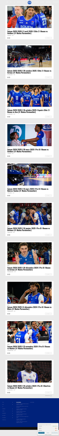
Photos (8, 29)
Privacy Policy (49, 434)
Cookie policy (46, 434)
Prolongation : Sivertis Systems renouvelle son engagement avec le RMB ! (21, 409)
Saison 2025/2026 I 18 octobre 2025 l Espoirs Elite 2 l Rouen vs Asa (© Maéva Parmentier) (28, 111)
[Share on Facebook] (8, 38)
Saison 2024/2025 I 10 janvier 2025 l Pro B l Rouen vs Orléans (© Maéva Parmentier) (28, 229)
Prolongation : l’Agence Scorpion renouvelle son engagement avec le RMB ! (21, 422)
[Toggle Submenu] (12, 402)
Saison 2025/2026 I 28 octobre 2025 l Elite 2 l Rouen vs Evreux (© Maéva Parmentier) (29, 71)
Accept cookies (41, 432)
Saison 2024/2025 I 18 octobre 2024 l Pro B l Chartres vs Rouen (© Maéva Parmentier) (28, 386)
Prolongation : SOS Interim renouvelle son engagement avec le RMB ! (21, 412)
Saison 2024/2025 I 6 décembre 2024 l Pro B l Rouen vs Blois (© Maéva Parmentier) (29, 308)
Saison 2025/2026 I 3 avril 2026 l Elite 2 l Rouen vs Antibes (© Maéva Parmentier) (27, 32)
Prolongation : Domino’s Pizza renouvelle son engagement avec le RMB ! (21, 414)
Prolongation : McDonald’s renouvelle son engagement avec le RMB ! (21, 419)
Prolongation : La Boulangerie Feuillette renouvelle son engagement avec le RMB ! (22, 404)
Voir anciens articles (47, 395)
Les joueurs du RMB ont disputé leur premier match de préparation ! (22, 407)
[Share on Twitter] (9, 38)
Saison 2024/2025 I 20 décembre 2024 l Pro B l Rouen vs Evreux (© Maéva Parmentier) (28, 268)
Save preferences (54, 432)
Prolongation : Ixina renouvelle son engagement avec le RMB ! (22, 417)
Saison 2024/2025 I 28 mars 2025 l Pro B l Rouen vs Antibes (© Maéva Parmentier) (28, 150)
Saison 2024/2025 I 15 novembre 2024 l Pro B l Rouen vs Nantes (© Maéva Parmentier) (28, 347)
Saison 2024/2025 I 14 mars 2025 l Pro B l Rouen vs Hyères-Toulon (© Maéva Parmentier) (27, 189)
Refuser (48, 432)
